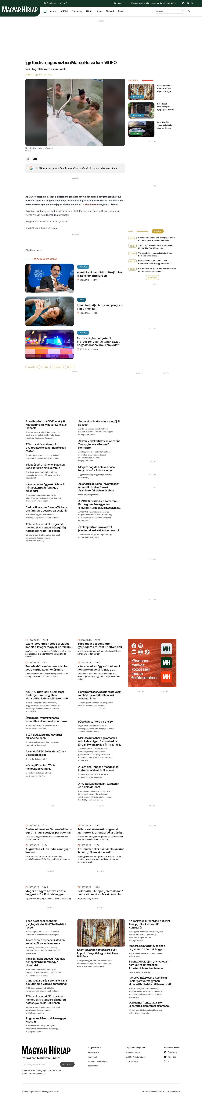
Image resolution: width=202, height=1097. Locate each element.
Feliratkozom (67, 1064)
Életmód (110, 11)
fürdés (70, 367)
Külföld (64, 11)
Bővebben (152, 277)
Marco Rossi (33, 367)
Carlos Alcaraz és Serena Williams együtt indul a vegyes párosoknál (157, 269)
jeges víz (57, 367)
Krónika (157, 231)
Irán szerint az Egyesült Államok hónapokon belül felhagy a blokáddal (154, 262)
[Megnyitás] (45, 11)
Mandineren (91, 204)
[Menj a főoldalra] (20, 9)
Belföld (52, 11)
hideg (46, 367)
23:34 (132, 253)
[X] (192, 3)
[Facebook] (183, 3)
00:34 (132, 238)
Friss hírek (51, 3)
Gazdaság (77, 11)
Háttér (89, 11)
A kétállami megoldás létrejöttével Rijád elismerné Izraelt (100, 274)
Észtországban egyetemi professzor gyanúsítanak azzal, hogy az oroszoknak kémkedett (98, 342)
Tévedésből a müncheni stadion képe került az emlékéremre (165, 126)
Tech (81, 300)
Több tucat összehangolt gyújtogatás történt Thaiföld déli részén (166, 108)
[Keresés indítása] (183, 11)
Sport (99, 11)
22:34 (132, 269)
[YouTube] (188, 3)
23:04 (132, 261)
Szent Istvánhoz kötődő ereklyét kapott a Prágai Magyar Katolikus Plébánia (165, 91)
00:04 (132, 246)
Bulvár (121, 11)
